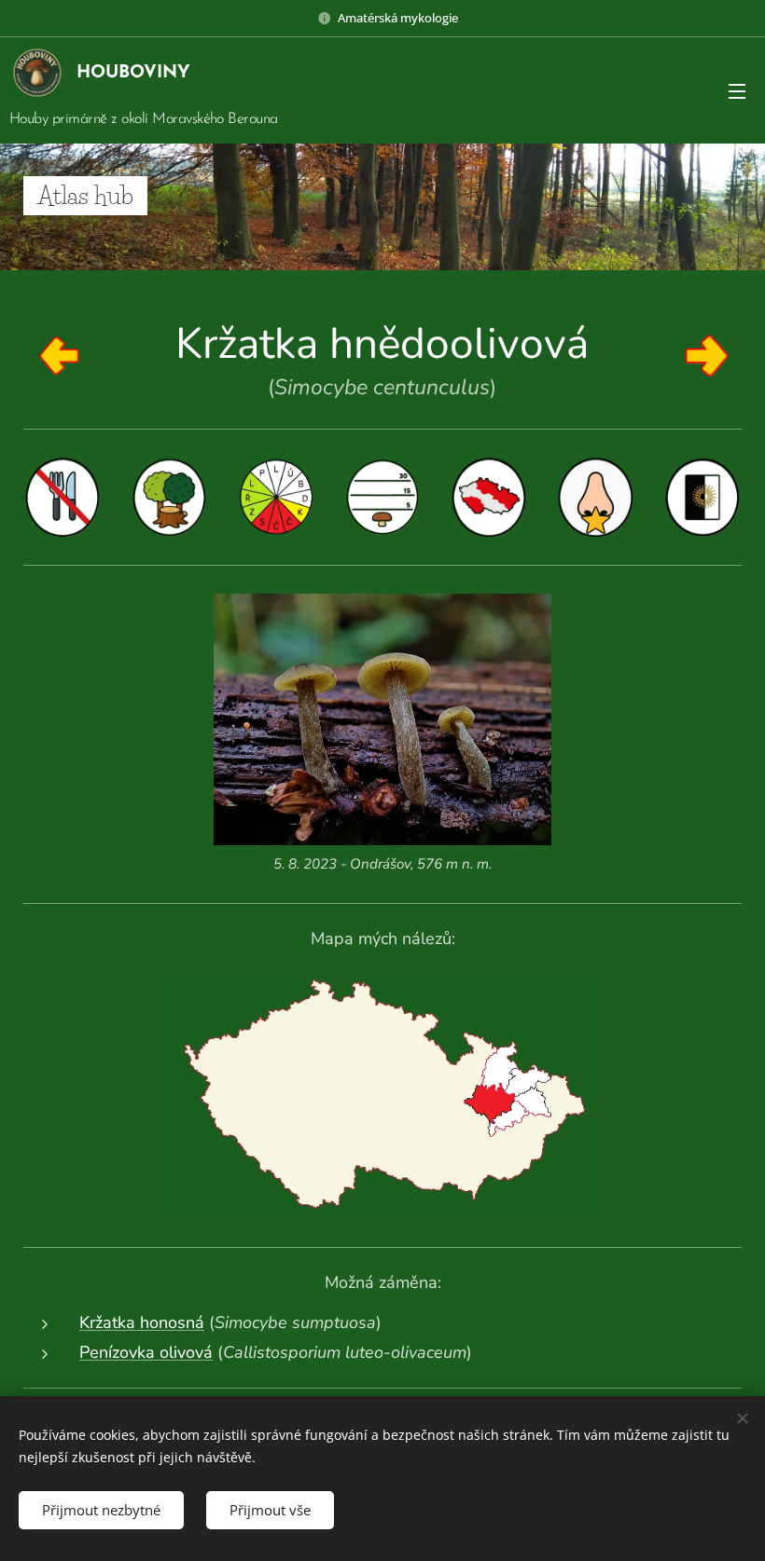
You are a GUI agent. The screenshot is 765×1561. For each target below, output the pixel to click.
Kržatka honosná (141, 1322)
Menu (737, 90)
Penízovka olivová (146, 1352)
